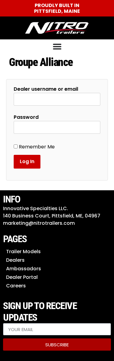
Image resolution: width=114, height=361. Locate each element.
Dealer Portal (22, 277)
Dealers (15, 260)
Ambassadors (23, 268)
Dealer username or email (46, 89)
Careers (16, 285)
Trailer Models (23, 251)
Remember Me (36, 146)
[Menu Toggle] (57, 46)
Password (26, 117)
